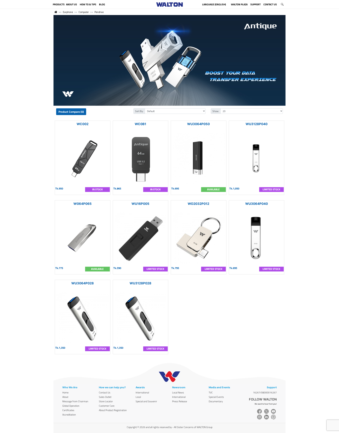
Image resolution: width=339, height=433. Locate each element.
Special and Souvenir (146, 401)
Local (138, 397)
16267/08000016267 (265, 392)
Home (65, 392)
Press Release (179, 401)
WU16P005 (140, 204)
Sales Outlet (105, 397)
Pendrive (99, 12)
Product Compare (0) (71, 112)
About (65, 397)
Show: (215, 111)
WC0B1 (140, 124)
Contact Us (104, 392)
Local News (178, 392)
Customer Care (106, 406)
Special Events (216, 397)
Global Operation (70, 406)
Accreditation (69, 414)
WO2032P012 (198, 204)
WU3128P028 (140, 283)
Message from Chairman (75, 401)
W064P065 (82, 204)
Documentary (216, 401)
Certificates (68, 410)
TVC (211, 392)
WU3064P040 (256, 204)
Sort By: (139, 111)
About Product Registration (113, 410)
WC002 (82, 124)
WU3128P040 (256, 124)
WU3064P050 (198, 124)
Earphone (68, 12)
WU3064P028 (82, 283)
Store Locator (106, 401)
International (142, 392)
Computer (84, 12)
